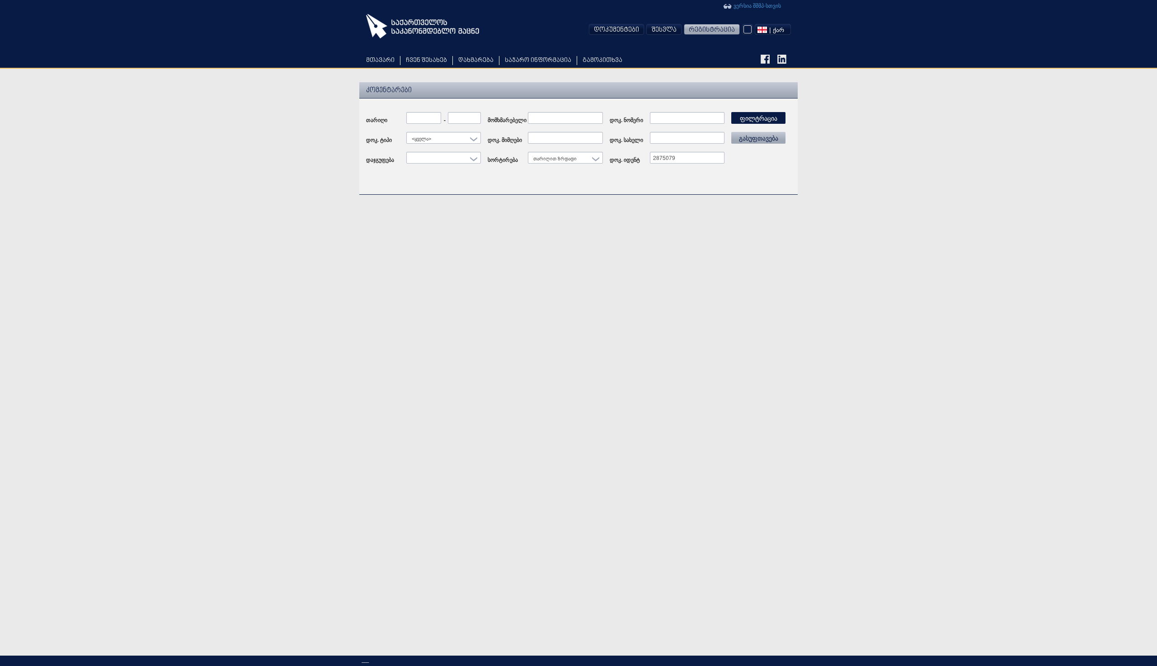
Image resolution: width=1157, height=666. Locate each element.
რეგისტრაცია (712, 30)
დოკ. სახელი (626, 140)
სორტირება (503, 159)
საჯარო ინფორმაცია (538, 60)
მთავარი (380, 60)
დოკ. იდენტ (625, 159)
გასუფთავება (758, 137)
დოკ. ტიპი (379, 140)
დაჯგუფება (380, 159)
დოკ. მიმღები (505, 140)
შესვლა (664, 30)
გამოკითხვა (602, 60)
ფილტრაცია (758, 117)
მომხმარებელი (507, 120)
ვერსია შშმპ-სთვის (756, 5)
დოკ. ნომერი (626, 120)
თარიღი (376, 120)
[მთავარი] (422, 26)
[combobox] (773, 29)
